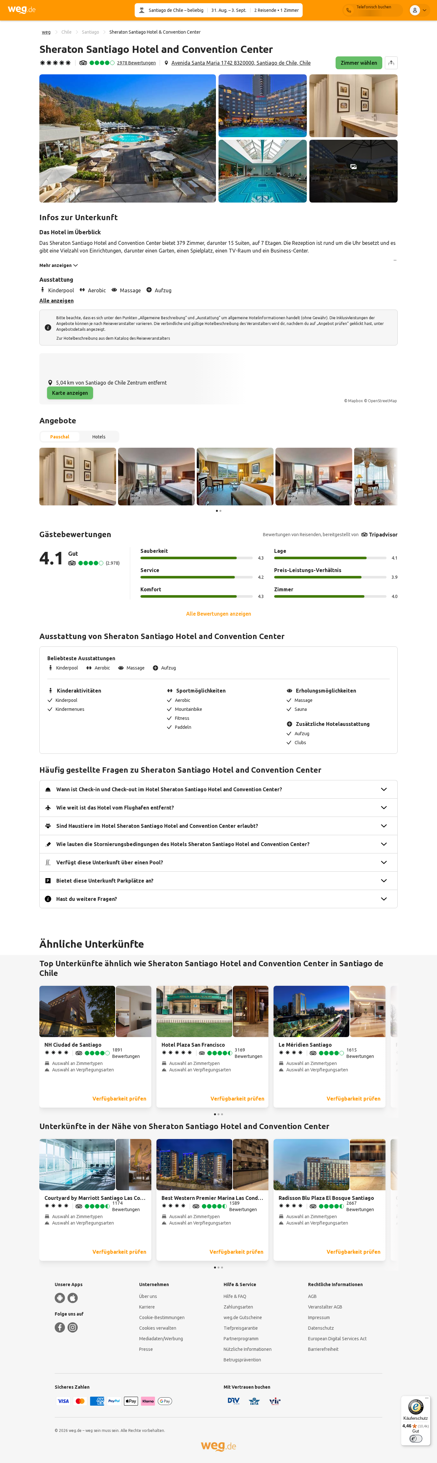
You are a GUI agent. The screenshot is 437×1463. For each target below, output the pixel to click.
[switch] (415, 1438)
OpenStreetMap (382, 401)
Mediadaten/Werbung (161, 1338)
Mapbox (355, 401)
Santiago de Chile (166, 10)
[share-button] (391, 63)
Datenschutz (321, 1328)
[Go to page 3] (222, 1114)
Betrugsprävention (242, 1359)
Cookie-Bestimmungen (162, 1317)
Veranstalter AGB (325, 1306)
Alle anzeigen (56, 300)
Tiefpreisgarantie (241, 1328)
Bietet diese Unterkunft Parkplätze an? (105, 881)
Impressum (319, 1317)
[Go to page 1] (217, 511)
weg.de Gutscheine (243, 1317)
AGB (312, 1296)
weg (46, 32)
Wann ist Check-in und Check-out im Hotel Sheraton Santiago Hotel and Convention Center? (169, 789)
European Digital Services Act (337, 1338)
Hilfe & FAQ (235, 1296)
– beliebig (193, 10)
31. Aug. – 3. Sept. (228, 10)
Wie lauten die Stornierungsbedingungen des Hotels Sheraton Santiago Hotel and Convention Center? (183, 844)
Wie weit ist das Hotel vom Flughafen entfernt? (115, 807)
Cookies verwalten (157, 1328)
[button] (127, 138)
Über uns (148, 1296)
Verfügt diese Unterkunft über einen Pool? (109, 862)
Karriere (147, 1306)
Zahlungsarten (238, 1306)
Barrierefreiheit (323, 1349)
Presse (146, 1349)
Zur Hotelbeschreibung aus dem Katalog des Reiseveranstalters (113, 338)
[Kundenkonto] (419, 10)
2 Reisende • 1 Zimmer (276, 10)
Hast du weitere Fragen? (86, 899)
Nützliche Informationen (248, 1349)
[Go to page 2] (220, 511)
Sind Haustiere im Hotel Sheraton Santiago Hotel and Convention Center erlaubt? (157, 826)
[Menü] (427, 1399)
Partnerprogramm (241, 1338)
